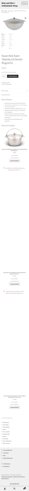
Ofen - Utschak (6, 431)
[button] (25, 18)
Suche (14, 488)
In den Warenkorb (13, 76)
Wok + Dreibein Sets (7, 441)
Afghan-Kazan (6, 422)
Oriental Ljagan (6, 434)
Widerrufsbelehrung (8, 458)
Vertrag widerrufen (7, 450)
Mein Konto (5, 488)
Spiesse (4, 436)
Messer (4, 429)
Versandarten (6, 466)
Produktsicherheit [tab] (6, 94)
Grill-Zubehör (6, 424)
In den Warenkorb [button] (14, 160)
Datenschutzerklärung (7, 476)
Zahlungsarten (6, 463)
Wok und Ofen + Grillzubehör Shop (10, 4)
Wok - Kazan (10, 10)
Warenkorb (22, 487)
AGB (4, 455)
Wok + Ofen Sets (6, 443)
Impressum (6, 452)
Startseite (5, 10)
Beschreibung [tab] (5, 90)
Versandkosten (13, 72)
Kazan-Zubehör (6, 427)
